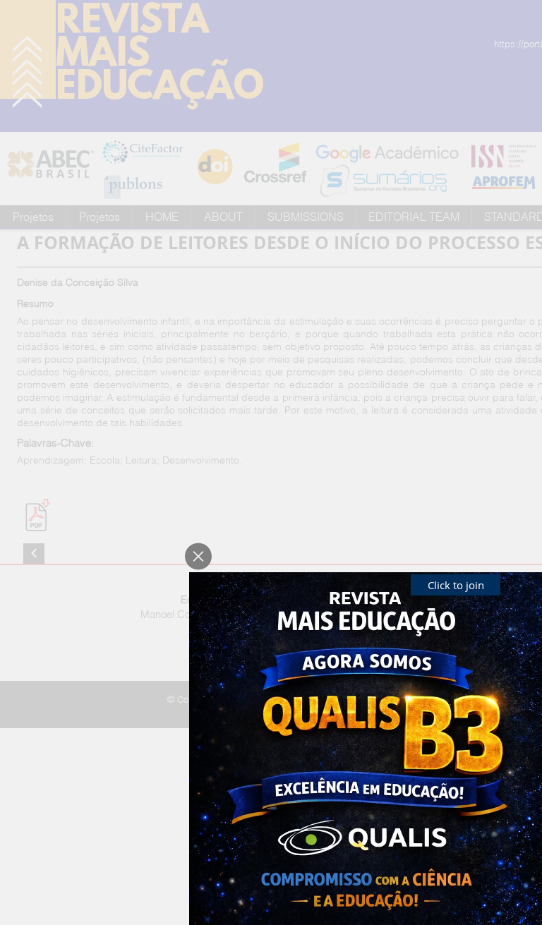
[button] (198, 556)
